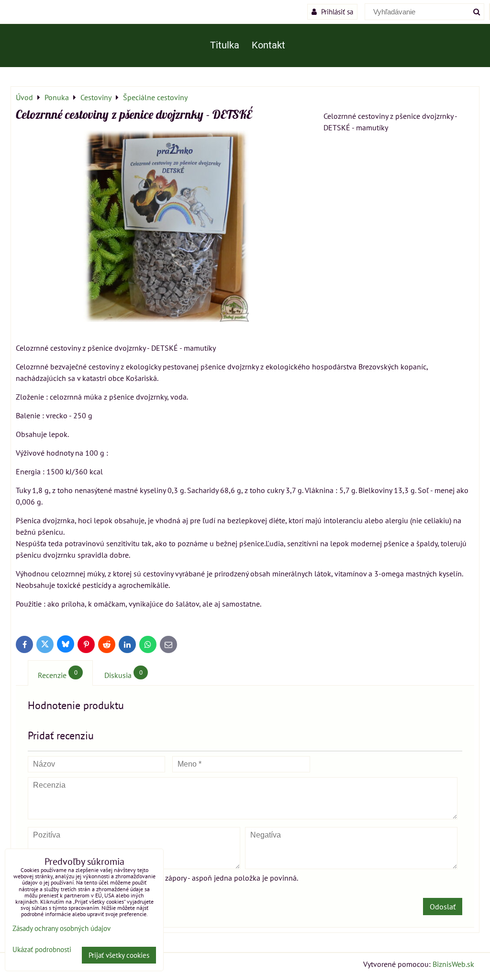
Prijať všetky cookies (119, 955)
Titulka (224, 45)
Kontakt (268, 45)
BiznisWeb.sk (453, 964)
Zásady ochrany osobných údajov (61, 928)
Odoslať (443, 906)
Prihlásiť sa (336, 11)
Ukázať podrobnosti (41, 950)
